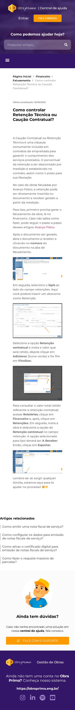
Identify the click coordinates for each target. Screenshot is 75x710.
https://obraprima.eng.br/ (38, 688)
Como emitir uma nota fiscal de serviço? (32, 526)
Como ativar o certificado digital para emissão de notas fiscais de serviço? (30, 548)
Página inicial (22, 76)
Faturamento (21, 80)
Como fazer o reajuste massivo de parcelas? (28, 560)
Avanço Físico (44, 227)
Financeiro (43, 76)
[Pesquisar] (66, 45)
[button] (7, 60)
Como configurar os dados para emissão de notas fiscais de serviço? (33, 536)
